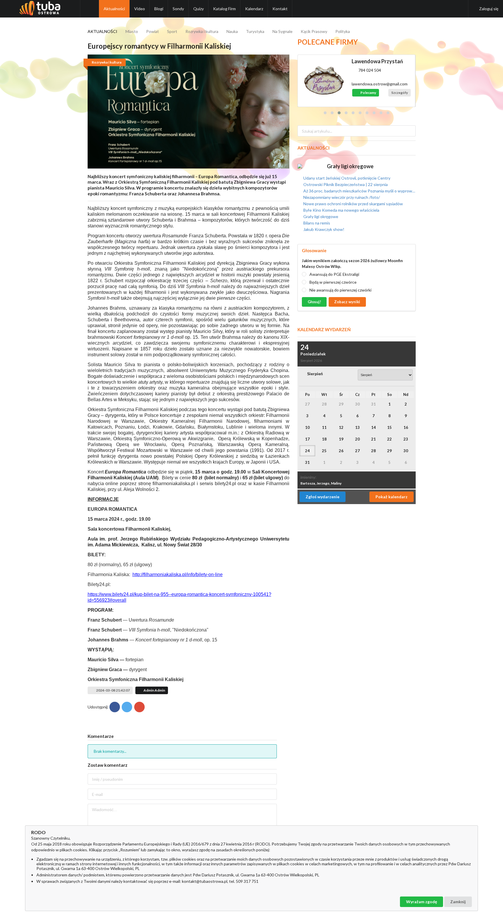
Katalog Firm (224, 8)
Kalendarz (254, 8)
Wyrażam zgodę (421, 901)
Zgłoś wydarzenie (322, 496)
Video (139, 8)
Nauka (232, 31)
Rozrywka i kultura (201, 31)
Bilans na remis (316, 222)
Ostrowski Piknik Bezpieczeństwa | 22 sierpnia (345, 184)
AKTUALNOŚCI (102, 31)
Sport (172, 31)
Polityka (342, 31)
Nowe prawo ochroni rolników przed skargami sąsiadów (352, 203)
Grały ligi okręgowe (350, 166)
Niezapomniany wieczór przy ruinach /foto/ (341, 197)
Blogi (158, 8)
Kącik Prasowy (314, 31)
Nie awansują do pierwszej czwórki (340, 289)
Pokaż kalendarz (392, 496)
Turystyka (255, 31)
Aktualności (114, 8)
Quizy (198, 8)
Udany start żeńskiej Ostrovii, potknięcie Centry (346, 178)
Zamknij (458, 901)
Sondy (178, 8)
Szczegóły (399, 92)
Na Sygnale (282, 31)
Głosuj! (314, 301)
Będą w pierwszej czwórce (333, 282)
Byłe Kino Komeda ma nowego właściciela (340, 210)
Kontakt (280, 8)
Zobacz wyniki (347, 301)
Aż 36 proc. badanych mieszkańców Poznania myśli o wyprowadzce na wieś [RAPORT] (358, 190)
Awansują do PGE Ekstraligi (334, 274)
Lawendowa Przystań (377, 61)
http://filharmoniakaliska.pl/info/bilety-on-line (177, 574)
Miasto (131, 31)
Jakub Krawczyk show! (323, 229)
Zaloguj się (488, 8)
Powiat (152, 31)
